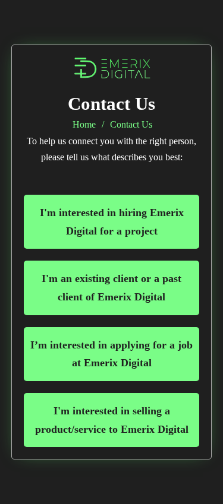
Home (84, 124)
